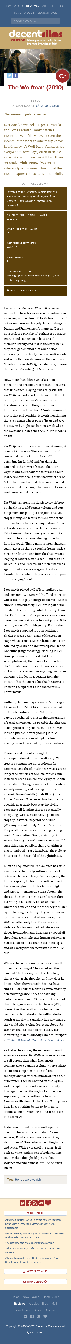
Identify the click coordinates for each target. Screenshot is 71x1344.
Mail (17, 13)
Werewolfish (33, 1180)
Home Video (14, 6)
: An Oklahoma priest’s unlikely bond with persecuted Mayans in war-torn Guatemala (33, 1224)
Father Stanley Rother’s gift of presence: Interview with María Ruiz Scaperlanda (34, 1235)
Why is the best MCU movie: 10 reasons (32, 1250)
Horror (19, 1180)
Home (16, 1297)
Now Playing (31, 1297)
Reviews (32, 6)
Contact (51, 1310)
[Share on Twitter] (9, 75)
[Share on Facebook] (15, 75)
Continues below (34, 183)
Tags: (10, 1180)
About (29, 13)
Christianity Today (47, 105)
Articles (48, 6)
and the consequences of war (29, 1242)
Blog (62, 6)
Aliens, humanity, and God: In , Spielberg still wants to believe (32, 1260)
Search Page (47, 13)
